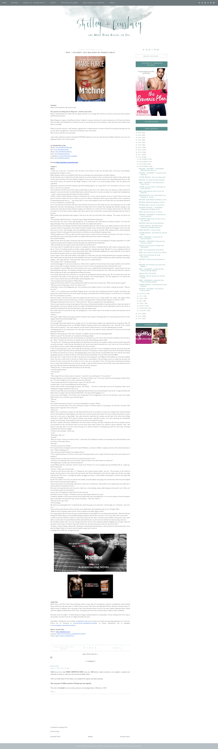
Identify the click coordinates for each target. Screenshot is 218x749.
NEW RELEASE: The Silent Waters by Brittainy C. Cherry (152, 196)
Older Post (125, 736)
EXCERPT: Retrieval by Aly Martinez (152, 259)
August (142, 293)
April (142, 303)
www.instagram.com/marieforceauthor (63, 625)
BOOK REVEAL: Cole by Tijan (149, 230)
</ (139, 262)
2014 (140, 316)
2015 (140, 313)
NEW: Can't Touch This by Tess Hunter (153, 252)
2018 (140, 152)
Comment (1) (117, 648)
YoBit (52, 672)
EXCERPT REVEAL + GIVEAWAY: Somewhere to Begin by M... (151, 208)
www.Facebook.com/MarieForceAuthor (85, 623)
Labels (112, 2)
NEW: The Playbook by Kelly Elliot (151, 250)
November (144, 161)
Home (4, 2)
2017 (140, 154)
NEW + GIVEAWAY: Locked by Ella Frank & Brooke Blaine (151, 269)
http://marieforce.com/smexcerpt (67, 162)
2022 (140, 142)
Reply (53, 691)
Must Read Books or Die (92, 746)
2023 (140, 140)
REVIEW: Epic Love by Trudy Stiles (151, 205)
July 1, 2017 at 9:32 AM (60, 668)
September (144, 166)
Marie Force (64, 647)
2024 (140, 137)
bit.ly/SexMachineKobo (62, 158)
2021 (140, 145)
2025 (140, 135)
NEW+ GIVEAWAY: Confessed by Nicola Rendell (150, 237)
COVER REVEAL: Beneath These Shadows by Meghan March (151, 226)
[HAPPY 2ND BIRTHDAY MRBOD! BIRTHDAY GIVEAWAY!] (159, 336)
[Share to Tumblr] (92, 648)
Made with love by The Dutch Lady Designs (122, 746)
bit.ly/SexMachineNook (62, 154)
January (143, 310)
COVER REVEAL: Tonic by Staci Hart (152, 177)
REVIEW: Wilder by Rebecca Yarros (152, 202)
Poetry (53, 2)
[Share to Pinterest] (90, 648)
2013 (140, 318)
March (142, 305)
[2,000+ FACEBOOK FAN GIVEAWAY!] (144, 336)
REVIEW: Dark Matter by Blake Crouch (153, 200)
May (141, 301)
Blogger (55, 666)
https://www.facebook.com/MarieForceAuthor (71, 634)
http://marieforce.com (62, 631)
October (143, 164)
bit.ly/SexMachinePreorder (64, 147)
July (141, 296)
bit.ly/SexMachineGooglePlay (68, 156)
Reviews (14, 2)
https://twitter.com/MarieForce (65, 636)
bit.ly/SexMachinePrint (61, 150)
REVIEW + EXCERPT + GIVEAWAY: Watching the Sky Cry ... (151, 169)
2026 (140, 132)
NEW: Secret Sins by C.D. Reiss (150, 212)
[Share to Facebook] (87, 648)
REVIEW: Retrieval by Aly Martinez (151, 223)
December (144, 159)
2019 (140, 149)
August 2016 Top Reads (147, 273)
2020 (140, 147)
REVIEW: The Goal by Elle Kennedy (152, 180)
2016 (140, 157)
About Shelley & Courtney (93, 2)
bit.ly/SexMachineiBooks (64, 152)
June (141, 298)
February (143, 308)
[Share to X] (84, 648)
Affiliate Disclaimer (69, 2)
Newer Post (56, 736)
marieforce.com (82, 621)
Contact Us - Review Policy (34, 2)
